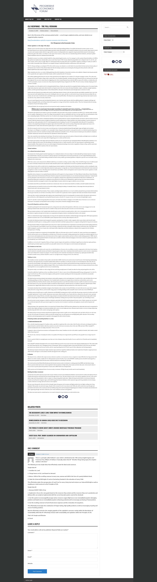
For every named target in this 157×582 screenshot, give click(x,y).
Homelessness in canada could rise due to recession (48, 420)
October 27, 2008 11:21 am (42, 454)
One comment (54, 30)
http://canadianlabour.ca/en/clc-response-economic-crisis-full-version (47, 40)
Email (30, 556)
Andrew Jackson (44, 30)
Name (30, 550)
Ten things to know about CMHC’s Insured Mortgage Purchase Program (55, 428)
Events (39, 19)
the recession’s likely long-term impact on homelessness (50, 413)
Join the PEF (47, 19)
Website (30, 563)
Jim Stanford (40, 438)
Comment (31, 532)
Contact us (58, 19)
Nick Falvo (43, 415)
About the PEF (29, 19)
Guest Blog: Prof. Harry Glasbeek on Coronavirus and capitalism (53, 435)
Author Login (29, 580)
